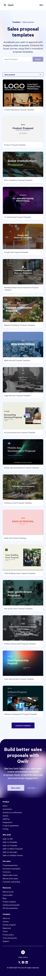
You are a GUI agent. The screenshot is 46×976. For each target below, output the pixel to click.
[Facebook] (23, 962)
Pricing (5, 829)
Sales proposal (10, 74)
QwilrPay (6, 819)
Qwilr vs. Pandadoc (10, 842)
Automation (7, 809)
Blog (4, 898)
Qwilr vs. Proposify (10, 845)
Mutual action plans (10, 878)
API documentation (10, 908)
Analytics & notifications (12, 812)
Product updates (9, 901)
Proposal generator (10, 865)
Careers (6, 921)
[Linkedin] (26, 962)
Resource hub (8, 891)
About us (6, 918)
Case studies (8, 895)
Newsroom (7, 928)
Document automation (11, 868)
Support (6, 941)
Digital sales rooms (10, 875)
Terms (5, 931)
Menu (41, 5)
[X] (19, 962)
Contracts (6, 872)
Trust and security (10, 938)
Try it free (31, 788)
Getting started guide (11, 905)
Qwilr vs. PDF (8, 839)
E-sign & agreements (11, 825)
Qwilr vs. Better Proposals (13, 848)
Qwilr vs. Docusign (10, 852)
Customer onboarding (11, 881)
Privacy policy (8, 934)
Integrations (7, 822)
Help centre (23, 957)
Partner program (9, 924)
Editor (5, 805)
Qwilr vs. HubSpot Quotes (13, 855)
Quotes (5, 815)
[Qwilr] (8, 5)
